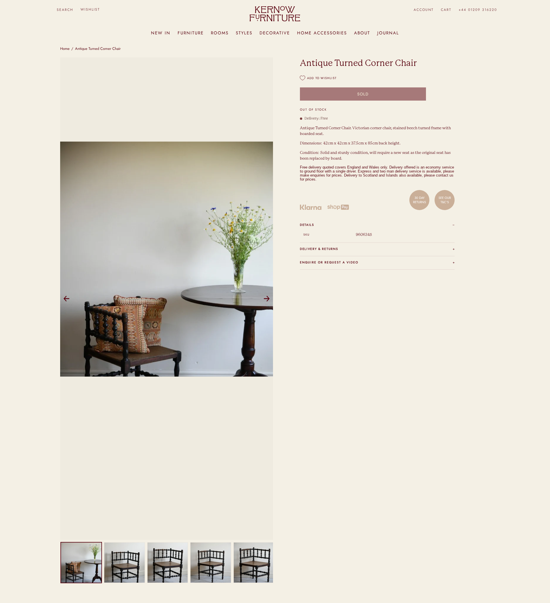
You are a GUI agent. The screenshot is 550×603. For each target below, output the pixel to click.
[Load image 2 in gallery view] (124, 562)
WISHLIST (90, 9)
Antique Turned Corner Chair (98, 48)
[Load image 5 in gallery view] (253, 562)
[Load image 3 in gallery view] (167, 562)
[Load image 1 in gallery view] (81, 562)
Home (65, 48)
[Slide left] (66, 298)
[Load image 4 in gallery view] (210, 562)
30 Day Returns (419, 199)
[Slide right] (266, 298)
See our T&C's (445, 199)
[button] (65, 9)
